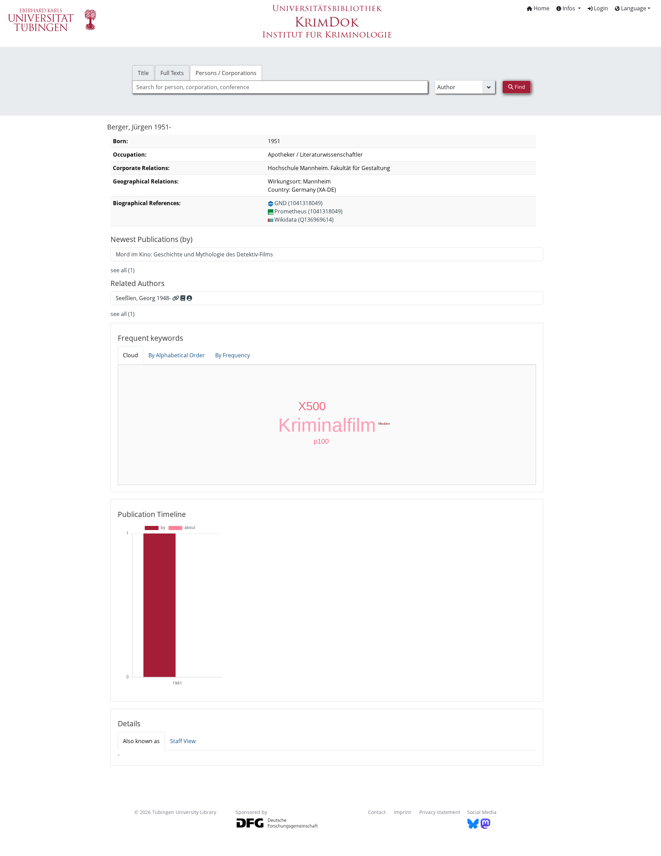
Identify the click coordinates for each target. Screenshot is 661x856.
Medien (384, 423)
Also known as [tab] (141, 741)
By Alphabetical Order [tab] (176, 355)
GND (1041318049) (298, 203)
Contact (377, 812)
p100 (321, 441)
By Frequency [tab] (232, 355)
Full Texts (172, 73)
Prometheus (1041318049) (308, 211)
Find (519, 86)
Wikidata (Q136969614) (304, 219)
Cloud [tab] (130, 355)
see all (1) (123, 270)
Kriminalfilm (327, 425)
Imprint (402, 812)
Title (143, 73)
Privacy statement (439, 812)
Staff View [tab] (183, 741)
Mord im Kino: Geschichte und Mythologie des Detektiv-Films (194, 254)
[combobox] (280, 87)
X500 (312, 406)
